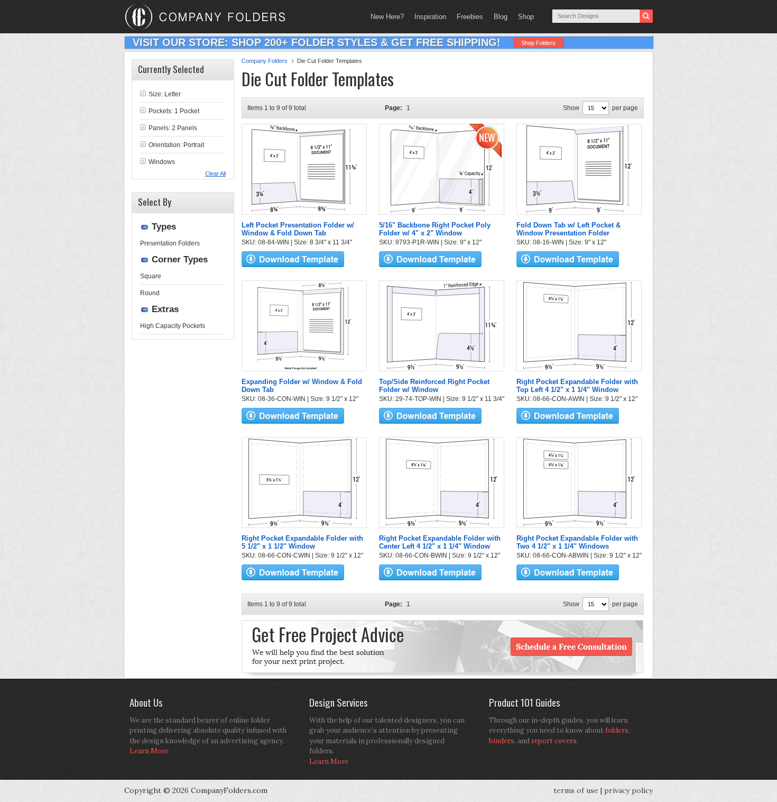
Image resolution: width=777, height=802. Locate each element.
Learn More (149, 750)
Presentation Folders (170, 243)
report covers (554, 740)
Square (150, 276)
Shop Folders (538, 43)
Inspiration (430, 17)
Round (150, 293)
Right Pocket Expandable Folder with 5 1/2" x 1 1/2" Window (302, 542)
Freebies (467, 17)
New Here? (387, 17)
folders (616, 730)
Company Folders (265, 61)
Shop (523, 17)
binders (501, 740)
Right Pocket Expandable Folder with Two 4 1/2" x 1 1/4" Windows (577, 542)
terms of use (575, 790)
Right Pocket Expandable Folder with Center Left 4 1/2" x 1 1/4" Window (440, 542)
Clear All (215, 173)
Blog (500, 17)
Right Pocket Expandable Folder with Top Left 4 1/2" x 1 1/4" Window (577, 386)
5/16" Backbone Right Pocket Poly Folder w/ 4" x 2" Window (435, 229)
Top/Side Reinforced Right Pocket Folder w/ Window (434, 386)
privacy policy (628, 790)
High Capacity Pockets (172, 326)
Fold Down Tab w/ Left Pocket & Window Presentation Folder (568, 229)
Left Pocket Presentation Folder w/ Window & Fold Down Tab (298, 229)
